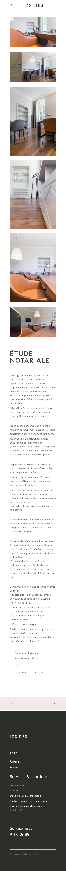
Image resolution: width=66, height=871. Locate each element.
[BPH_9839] (33, 67)
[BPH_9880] (33, 194)
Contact (14, 766)
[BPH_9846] (33, 32)
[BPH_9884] (33, 322)
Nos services (17, 785)
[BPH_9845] (33, 267)
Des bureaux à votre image (25, 795)
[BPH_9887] (33, 121)
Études (14, 790)
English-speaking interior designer (30, 800)
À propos (15, 761)
